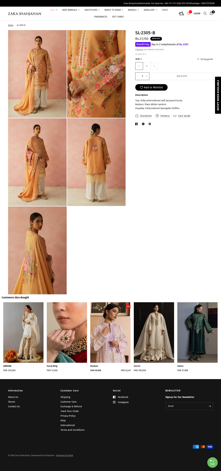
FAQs (63, 420)
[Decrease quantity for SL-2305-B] (137, 76)
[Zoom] (60, 37)
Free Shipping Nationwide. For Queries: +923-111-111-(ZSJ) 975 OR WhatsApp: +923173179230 (145, 3)
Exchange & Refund (71, 406)
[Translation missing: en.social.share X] (144, 124)
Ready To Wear (113, 10)
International (68, 425)
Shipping (139, 49)
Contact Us (14, 406)
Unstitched (90, 10)
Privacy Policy (68, 415)
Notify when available (218, 95)
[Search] (205, 13)
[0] (210, 13)
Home (10, 25)
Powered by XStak (64, 455)
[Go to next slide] (207, 340)
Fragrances (100, 16)
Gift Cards (118, 16)
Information (15, 391)
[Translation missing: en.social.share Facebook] (137, 124)
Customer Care (70, 391)
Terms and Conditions (72, 429)
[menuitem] (54, 10)
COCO (165, 10)
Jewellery (149, 10)
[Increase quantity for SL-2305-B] (146, 76)
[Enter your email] (209, 406)
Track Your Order (70, 411)
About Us (13, 397)
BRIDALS (132, 10)
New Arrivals (69, 10)
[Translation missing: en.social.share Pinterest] (150, 124)
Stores (11, 401)
